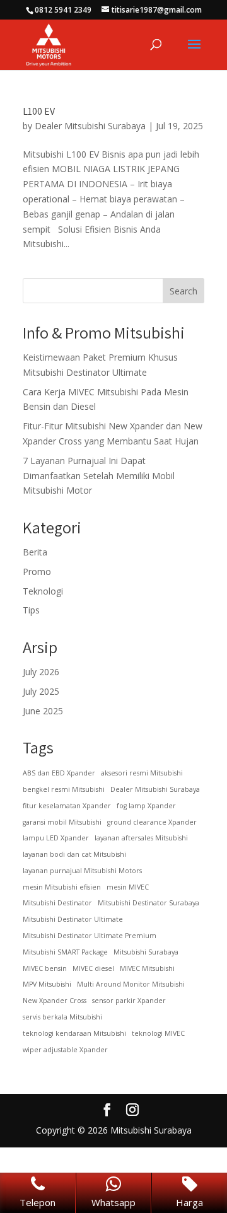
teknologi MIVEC (158, 1033)
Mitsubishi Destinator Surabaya (148, 902)
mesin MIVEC (128, 887)
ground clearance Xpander (152, 822)
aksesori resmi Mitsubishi (142, 773)
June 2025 (43, 711)
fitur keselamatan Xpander (67, 805)
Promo (37, 571)
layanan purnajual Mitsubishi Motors (82, 870)
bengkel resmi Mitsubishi (64, 789)
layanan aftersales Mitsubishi (141, 837)
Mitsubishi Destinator (57, 902)
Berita (35, 552)
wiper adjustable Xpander (65, 1049)
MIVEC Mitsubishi (147, 968)
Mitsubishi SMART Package (65, 952)
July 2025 (41, 691)
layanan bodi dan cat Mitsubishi (74, 854)
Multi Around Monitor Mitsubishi (131, 984)
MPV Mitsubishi (47, 984)
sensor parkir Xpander (129, 1000)
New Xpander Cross (54, 1000)
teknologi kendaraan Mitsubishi (74, 1033)
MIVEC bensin (45, 968)
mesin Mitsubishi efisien (62, 887)
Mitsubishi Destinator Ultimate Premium (89, 935)
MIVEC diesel (93, 968)
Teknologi (43, 591)
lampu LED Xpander (56, 837)
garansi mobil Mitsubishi (62, 822)
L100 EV (39, 111)
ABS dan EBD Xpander (59, 773)
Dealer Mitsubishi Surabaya (90, 126)
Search (183, 291)
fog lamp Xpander (146, 805)
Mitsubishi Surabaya (146, 952)
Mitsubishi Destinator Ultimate (73, 919)
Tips (31, 610)
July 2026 (41, 672)
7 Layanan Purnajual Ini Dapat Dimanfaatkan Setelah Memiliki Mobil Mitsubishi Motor (99, 476)
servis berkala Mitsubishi (62, 1017)
